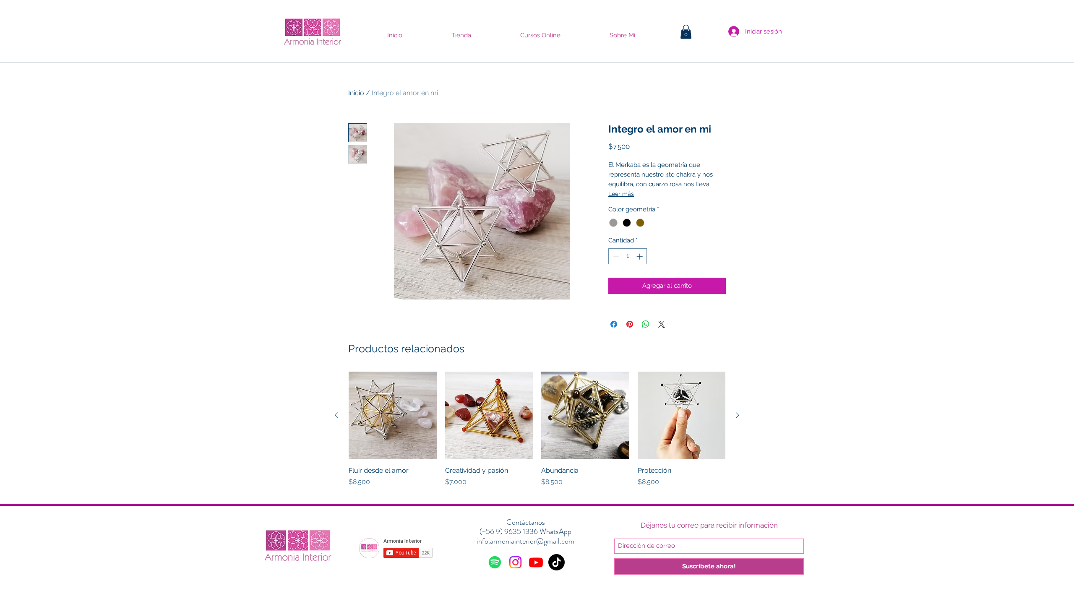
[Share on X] (662, 324)
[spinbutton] (628, 256)
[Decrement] (615, 256)
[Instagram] (515, 562)
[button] (686, 32)
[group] (537, 434)
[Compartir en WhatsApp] (646, 324)
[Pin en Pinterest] (630, 324)
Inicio (356, 93)
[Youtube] (536, 562)
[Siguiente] (738, 415)
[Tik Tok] (556, 562)
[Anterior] (336, 415)
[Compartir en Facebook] (614, 324)
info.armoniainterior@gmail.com (525, 541)
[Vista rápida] (393, 416)
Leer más (621, 193)
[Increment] (640, 256)
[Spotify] (495, 562)
